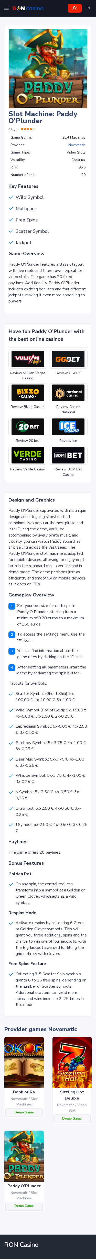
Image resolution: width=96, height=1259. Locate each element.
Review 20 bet (27, 440)
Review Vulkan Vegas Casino (28, 376)
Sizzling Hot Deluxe (72, 1095)
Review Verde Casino (27, 469)
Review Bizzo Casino (28, 406)
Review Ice (68, 440)
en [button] (88, 8)
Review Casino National (68, 409)
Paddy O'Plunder (24, 1186)
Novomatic (77, 144)
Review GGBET (68, 373)
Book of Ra (24, 1092)
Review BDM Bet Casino (68, 472)
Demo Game (24, 1112)
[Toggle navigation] (6, 8)
